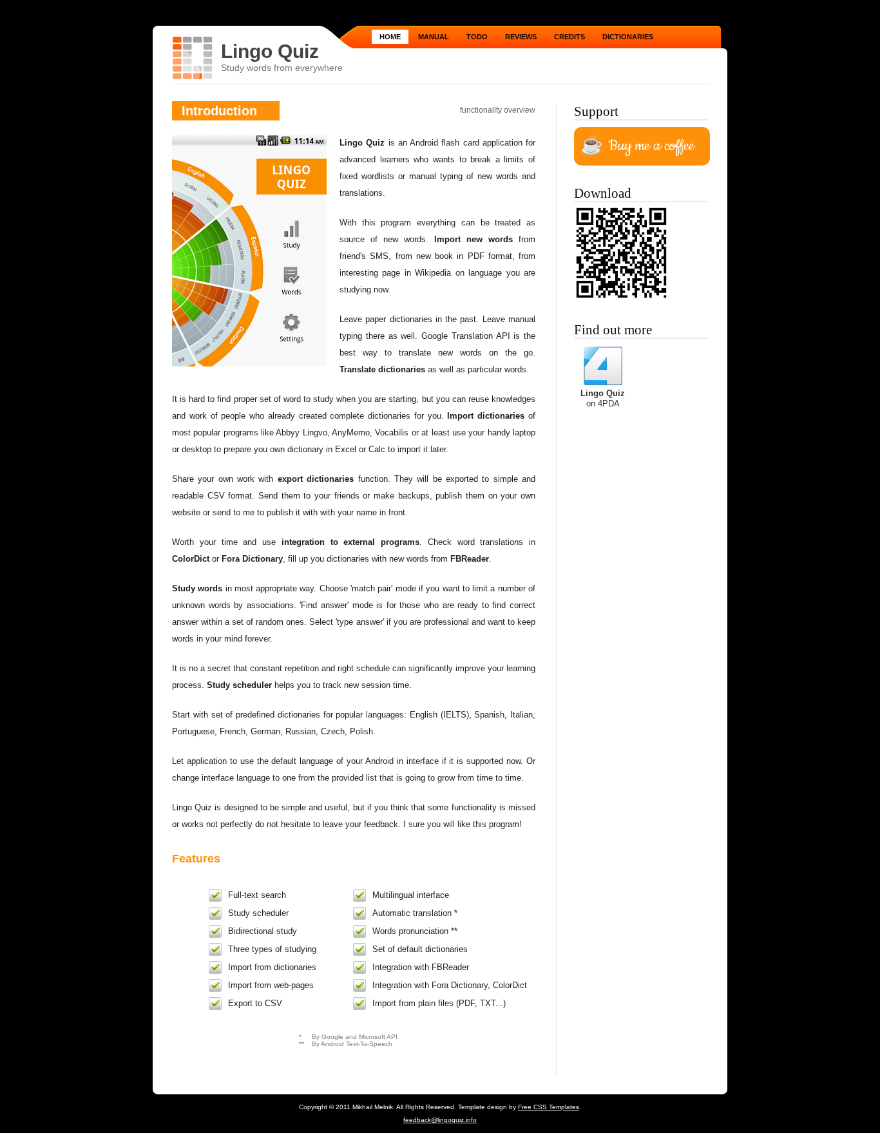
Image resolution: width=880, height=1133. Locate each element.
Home (390, 37)
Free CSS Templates (548, 1106)
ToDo (477, 37)
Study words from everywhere (282, 67)
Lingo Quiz (270, 51)
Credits (569, 37)
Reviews (521, 37)
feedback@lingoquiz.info (440, 1119)
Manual (433, 37)
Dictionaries (627, 37)
